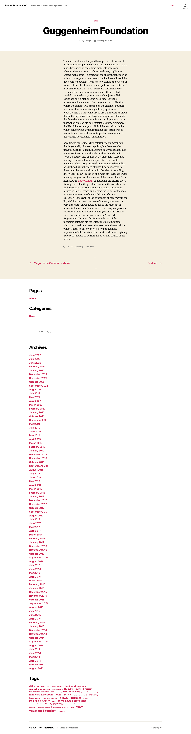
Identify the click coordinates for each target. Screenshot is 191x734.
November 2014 (38, 634)
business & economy (75, 686)
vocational (61, 711)
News (95, 21)
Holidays (74, 695)
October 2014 (36, 637)
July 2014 (34, 649)
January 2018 (36, 496)
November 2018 (38, 458)
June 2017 (35, 523)
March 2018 (35, 488)
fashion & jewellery (71, 692)
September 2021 (38, 420)
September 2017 (38, 511)
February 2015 (37, 622)
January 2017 (36, 542)
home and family (90, 695)
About (172, 5)
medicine (85, 698)
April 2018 (35, 485)
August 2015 (36, 607)
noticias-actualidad (36, 704)
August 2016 (36, 561)
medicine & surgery (39, 700)
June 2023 (35, 362)
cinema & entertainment (39, 689)
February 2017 (37, 538)
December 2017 (38, 500)
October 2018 (36, 462)
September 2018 (38, 466)
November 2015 (38, 595)
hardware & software (41, 694)
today (65, 707)
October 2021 (36, 416)
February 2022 (37, 408)
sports (47, 707)
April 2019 (35, 439)
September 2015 (38, 603)
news (60, 700)
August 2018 (36, 469)
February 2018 (37, 492)
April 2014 (35, 660)
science (84, 704)
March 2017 (35, 534)
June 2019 (35, 431)
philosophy (48, 704)
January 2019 (36, 450)
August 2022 (36, 389)
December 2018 (38, 454)
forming (79, 247)
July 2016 (34, 565)
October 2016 (36, 553)
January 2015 (36, 626)
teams (86, 247)
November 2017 (38, 504)
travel (79, 707)
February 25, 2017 (104, 41)
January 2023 (36, 370)
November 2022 (38, 378)
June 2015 (35, 615)
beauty (53, 686)
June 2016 (35, 569)
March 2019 (35, 443)
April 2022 (35, 401)
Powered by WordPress (67, 728)
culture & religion (84, 689)
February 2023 (37, 366)
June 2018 (35, 477)
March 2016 (35, 580)
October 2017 (36, 508)
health (58, 694)
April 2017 (35, 531)
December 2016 (38, 546)
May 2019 (34, 435)
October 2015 (36, 599)
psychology (58, 704)
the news (56, 707)
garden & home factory (89, 692)
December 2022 (38, 374)
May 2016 (34, 572)
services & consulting (36, 707)
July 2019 (34, 427)
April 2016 (35, 576)
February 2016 (37, 584)
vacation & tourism (42, 711)
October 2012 (36, 664)
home (80, 695)
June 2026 (35, 355)
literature (76, 697)
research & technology (72, 704)
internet (38, 698)
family (59, 692)
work (92, 247)
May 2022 (34, 397)
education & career (48, 692)
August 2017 (36, 515)
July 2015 (34, 611)
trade (71, 707)
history (67, 694)
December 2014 (38, 630)
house (31, 698)
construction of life (59, 689)
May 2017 (34, 527)
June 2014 (35, 653)
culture (71, 689)
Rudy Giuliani (85, 180)
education (34, 691)
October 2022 (37, 382)
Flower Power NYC (15, 5)
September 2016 (38, 557)
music (53, 701)
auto (48, 686)
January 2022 (36, 412)
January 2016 (36, 588)
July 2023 (34, 359)
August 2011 (36, 668)
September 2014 (38, 641)
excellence (71, 247)
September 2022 (38, 385)
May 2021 (34, 424)
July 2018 (34, 473)
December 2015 (38, 592)
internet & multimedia (50, 698)
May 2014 (34, 657)
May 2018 (34, 481)
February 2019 (37, 446)
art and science (39, 686)
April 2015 (35, 618)
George (88, 41)
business (60, 686)
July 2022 (34, 393)
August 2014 (36, 645)
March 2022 (35, 404)
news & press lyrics (75, 700)
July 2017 (34, 519)
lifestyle (66, 698)
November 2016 (38, 550)
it (60, 697)
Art (31, 686)
